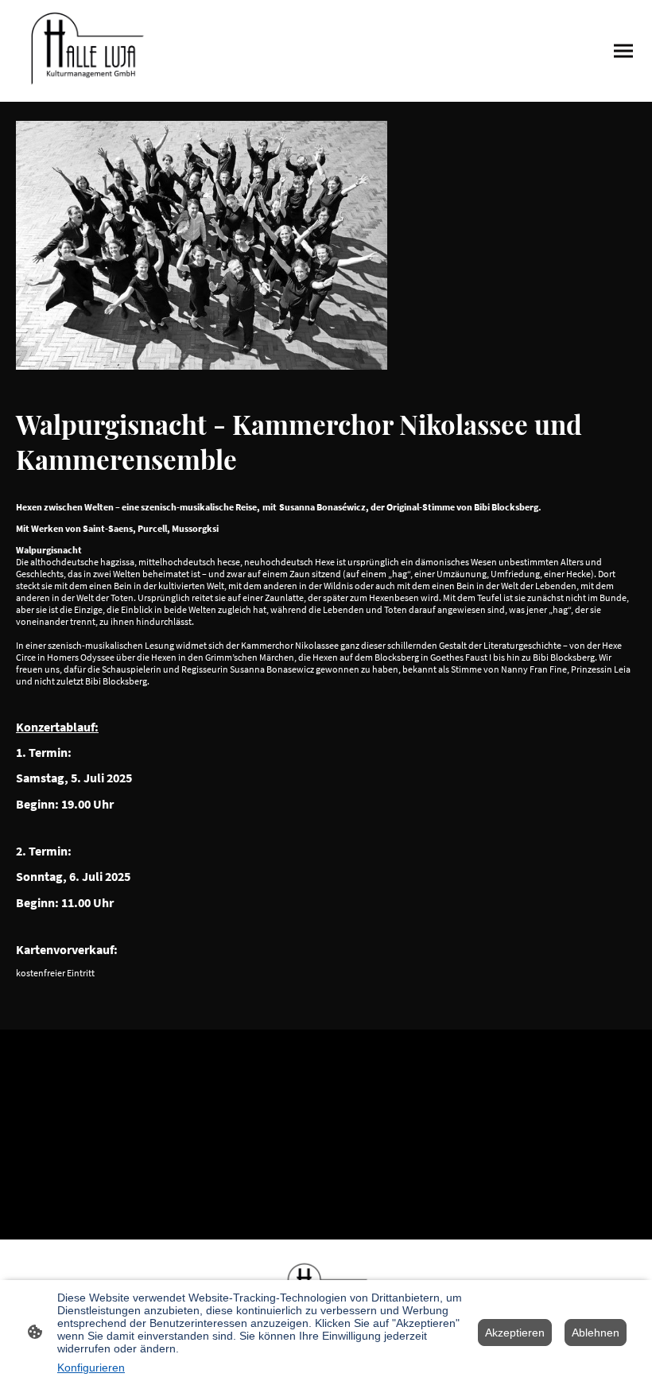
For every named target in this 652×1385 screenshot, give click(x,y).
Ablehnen (595, 1332)
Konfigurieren (91, 1367)
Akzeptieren (515, 1332)
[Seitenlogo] (85, 51)
